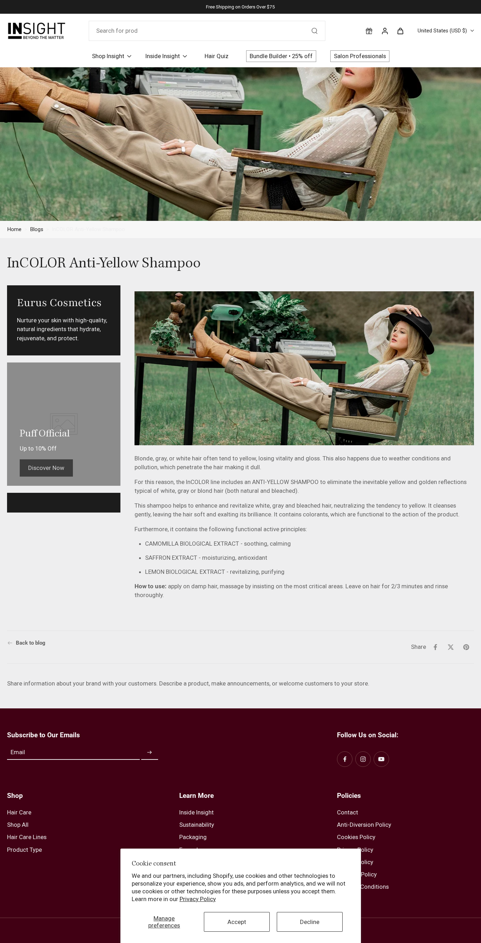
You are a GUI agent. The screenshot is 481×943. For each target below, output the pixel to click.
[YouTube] (381, 759)
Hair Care (19, 812)
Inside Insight (196, 812)
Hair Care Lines (26, 836)
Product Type (24, 849)
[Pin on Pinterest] (466, 647)
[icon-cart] (400, 31)
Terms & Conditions (363, 886)
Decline (309, 921)
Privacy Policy (198, 898)
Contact (347, 812)
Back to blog (30, 643)
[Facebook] (344, 759)
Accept (236, 921)
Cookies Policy (356, 836)
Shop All (18, 824)
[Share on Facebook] (435, 647)
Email (18, 752)
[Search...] (314, 31)
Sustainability (196, 824)
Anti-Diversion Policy (364, 824)
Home (14, 229)
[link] (46, 467)
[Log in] (384, 31)
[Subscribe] (149, 752)
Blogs (36, 229)
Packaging (193, 836)
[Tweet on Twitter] (450, 647)
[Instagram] (363, 759)
